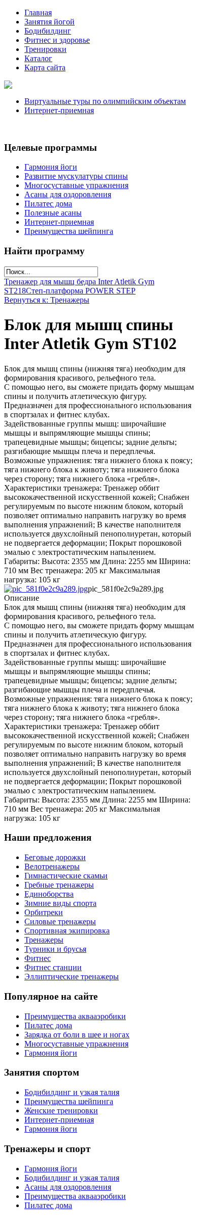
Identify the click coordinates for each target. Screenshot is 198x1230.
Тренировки (45, 49)
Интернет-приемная (59, 110)
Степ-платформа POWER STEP (81, 290)
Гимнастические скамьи (66, 875)
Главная (38, 12)
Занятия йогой (49, 21)
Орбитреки (43, 912)
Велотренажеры (52, 866)
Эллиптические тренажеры (71, 976)
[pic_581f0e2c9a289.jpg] (46, 588)
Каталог (38, 58)
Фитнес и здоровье (57, 40)
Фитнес (37, 958)
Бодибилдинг (47, 30)
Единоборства (49, 894)
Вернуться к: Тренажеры (46, 300)
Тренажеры (43, 939)
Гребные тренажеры (59, 884)
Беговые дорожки (55, 857)
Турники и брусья (55, 949)
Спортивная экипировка (67, 930)
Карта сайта (44, 67)
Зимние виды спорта (60, 903)
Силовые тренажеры (60, 921)
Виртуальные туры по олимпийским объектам (105, 101)
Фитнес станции (53, 967)
